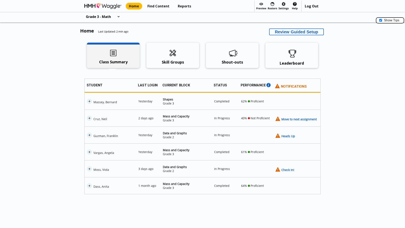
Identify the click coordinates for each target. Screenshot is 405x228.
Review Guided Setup (296, 32)
